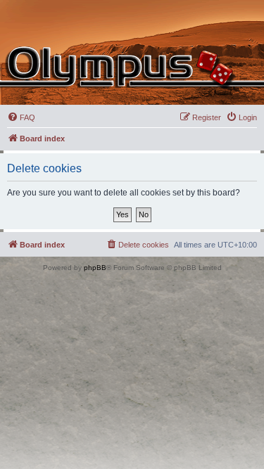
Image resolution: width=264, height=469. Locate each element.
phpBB (95, 267)
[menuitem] (21, 117)
